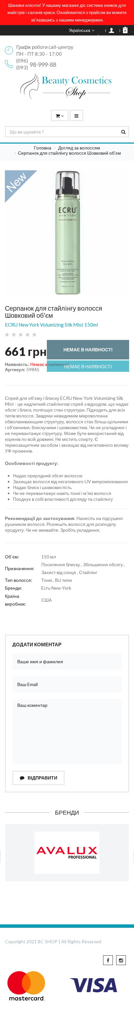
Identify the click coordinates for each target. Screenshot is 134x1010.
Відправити (42, 777)
